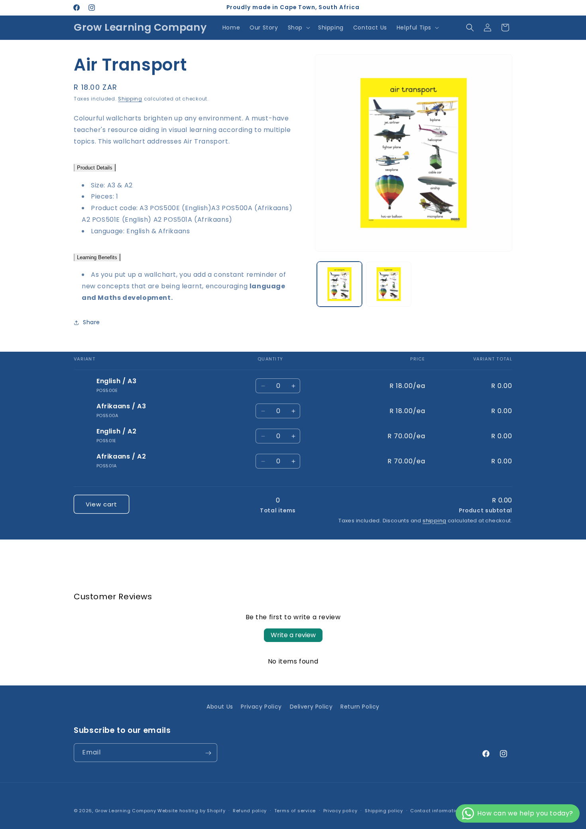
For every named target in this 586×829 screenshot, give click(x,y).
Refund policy (250, 810)
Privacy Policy (261, 707)
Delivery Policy (311, 707)
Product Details (94, 168)
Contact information (435, 810)
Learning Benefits (97, 257)
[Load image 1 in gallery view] (339, 284)
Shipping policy (384, 810)
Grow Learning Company (125, 810)
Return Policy (360, 707)
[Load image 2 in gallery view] (388, 284)
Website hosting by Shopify (191, 810)
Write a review (293, 635)
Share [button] (91, 322)
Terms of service (295, 810)
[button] (298, 27)
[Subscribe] (208, 753)
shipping (434, 520)
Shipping (130, 98)
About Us (219, 707)
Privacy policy (340, 810)
